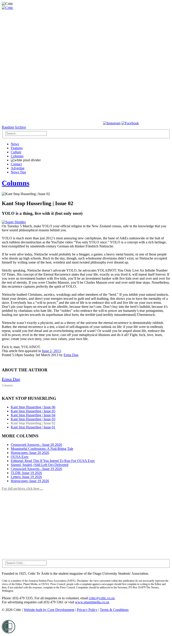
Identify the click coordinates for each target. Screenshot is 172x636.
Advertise (17, 168)
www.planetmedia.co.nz (92, 602)
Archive (20, 127)
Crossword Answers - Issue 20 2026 (36, 445)
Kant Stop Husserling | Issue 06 (33, 407)
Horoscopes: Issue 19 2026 (30, 481)
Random (8, 127)
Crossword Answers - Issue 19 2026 (36, 469)
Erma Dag (71, 355)
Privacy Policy (87, 610)
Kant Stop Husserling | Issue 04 (33, 415)
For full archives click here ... (22, 488)
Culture (16, 152)
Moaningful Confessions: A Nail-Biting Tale (42, 449)
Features (17, 148)
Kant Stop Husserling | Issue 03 (33, 419)
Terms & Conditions (114, 610)
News (15, 144)
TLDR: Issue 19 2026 (26, 473)
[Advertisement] (35, 522)
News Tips (18, 172)
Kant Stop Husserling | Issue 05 (33, 411)
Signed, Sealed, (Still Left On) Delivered (39, 465)
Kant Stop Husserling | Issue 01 (33, 427)
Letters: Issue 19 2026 (26, 477)
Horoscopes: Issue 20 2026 (30, 453)
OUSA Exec (20, 457)
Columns (17, 156)
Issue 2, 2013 (51, 351)
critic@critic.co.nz (102, 598)
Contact (16, 164)
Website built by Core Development (49, 610)
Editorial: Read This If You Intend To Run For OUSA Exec (53, 461)
